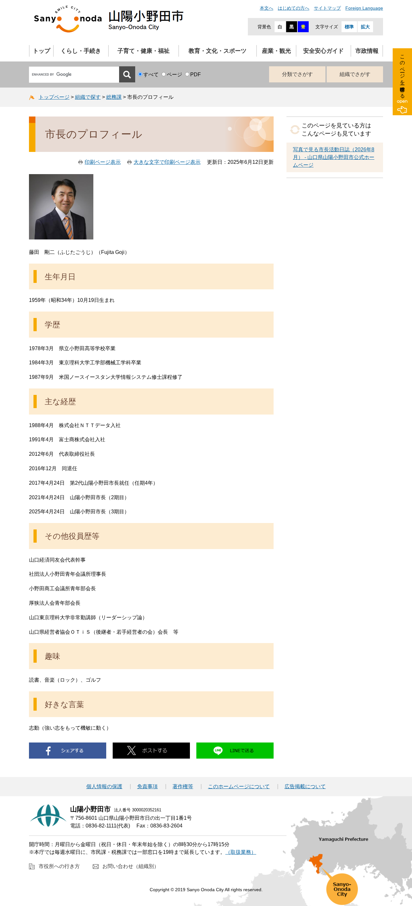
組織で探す (88, 97)
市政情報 (367, 51)
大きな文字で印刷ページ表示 (167, 162)
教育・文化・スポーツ (218, 51)
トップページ (54, 97)
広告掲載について (305, 786)
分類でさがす (297, 74)
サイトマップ (327, 8)
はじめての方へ (293, 8)
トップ (41, 51)
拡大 (365, 26)
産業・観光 (276, 51)
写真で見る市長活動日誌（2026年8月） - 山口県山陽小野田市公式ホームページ (333, 157)
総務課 (114, 97)
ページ (174, 74)
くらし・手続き (81, 51)
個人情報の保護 (104, 786)
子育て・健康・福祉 (143, 51)
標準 (349, 26)
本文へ (266, 8)
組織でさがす (355, 74)
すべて (151, 74)
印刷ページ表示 (103, 162)
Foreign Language (364, 8)
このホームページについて (239, 786)
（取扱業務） (240, 852)
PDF (195, 74)
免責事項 (147, 786)
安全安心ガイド (323, 51)
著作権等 (183, 786)
